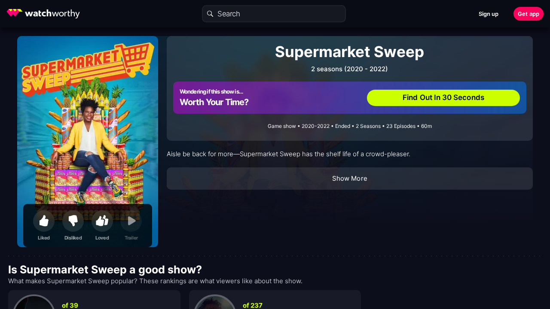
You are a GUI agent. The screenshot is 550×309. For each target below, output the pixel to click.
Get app (528, 13)
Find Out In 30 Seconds (443, 97)
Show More (349, 178)
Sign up (489, 13)
